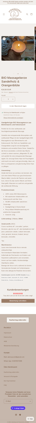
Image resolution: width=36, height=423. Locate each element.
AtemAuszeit (14, 422)
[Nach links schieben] (14, 74)
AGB (5, 341)
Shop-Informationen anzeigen (13, 117)
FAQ (5, 385)
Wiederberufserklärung (11, 345)
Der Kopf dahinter (10, 381)
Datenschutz (8, 337)
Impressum (7, 333)
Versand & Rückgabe (11, 376)
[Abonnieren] (30, 401)
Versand (11, 92)
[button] (4, 14)
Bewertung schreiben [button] (18, 301)
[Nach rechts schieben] (22, 74)
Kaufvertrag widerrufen (17, 320)
